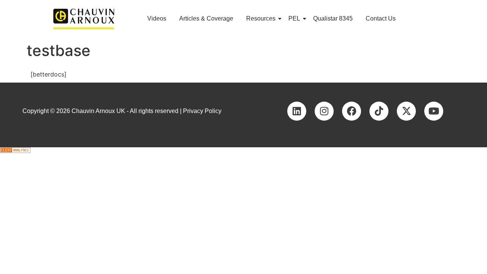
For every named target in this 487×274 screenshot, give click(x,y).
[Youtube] (433, 111)
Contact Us (381, 18)
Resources (260, 18)
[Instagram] (324, 111)
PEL (294, 18)
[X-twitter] (406, 111)
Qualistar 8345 (333, 18)
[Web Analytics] (243, 150)
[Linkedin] (296, 111)
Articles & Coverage (206, 18)
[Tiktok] (378, 111)
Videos (156, 18)
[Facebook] (351, 111)
